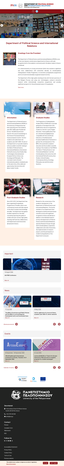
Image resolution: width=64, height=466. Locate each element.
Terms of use (8, 455)
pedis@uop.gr (9, 416)
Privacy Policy (8, 449)
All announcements (9, 324)
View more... (21, 87)
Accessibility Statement (10, 447)
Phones (6, 425)
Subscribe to (3, 93)
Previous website (9, 458)
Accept (46, 463)
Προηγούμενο (2, 25)
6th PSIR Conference (10, 275)
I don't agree (53, 463)
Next (62, 25)
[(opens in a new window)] (46, 301)
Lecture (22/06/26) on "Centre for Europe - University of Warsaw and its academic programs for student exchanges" (46, 357)
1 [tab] (31, 25)
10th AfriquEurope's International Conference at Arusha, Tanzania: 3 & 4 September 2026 (15, 357)
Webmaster (7, 430)
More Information (11, 464)
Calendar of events (9, 367)
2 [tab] (33, 25)
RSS (5, 433)
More (6, 280)
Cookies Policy (8, 452)
